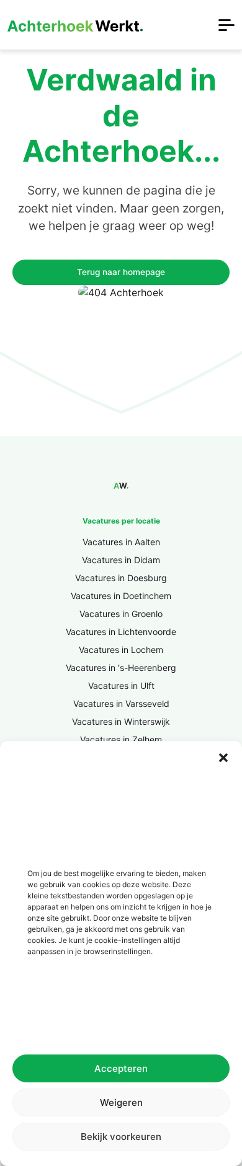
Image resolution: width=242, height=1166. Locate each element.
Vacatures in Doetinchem (121, 595)
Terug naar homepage (121, 272)
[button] (223, 756)
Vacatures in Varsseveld (121, 703)
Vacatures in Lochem (121, 649)
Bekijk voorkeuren (121, 1136)
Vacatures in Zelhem (121, 739)
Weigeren (121, 1102)
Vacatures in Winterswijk (121, 721)
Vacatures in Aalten (121, 542)
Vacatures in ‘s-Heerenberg (121, 667)
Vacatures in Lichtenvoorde (121, 631)
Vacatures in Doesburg (121, 577)
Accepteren (121, 1068)
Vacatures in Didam (121, 560)
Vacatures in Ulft (121, 685)
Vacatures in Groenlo (121, 613)
